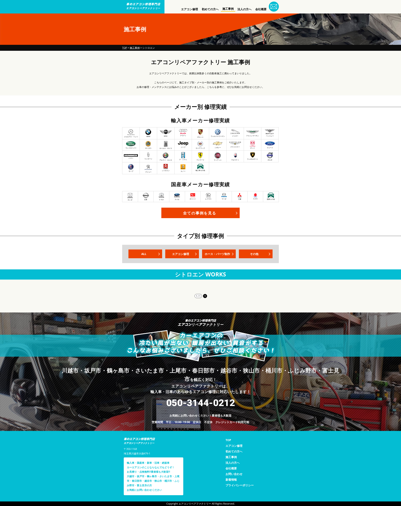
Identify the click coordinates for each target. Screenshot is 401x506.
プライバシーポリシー (240, 485)
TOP (228, 440)
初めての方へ (210, 9)
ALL (143, 254)
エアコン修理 (189, 9)
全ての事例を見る (199, 212)
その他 (254, 254)
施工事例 (228, 8)
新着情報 (231, 479)
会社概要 (261, 9)
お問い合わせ (234, 474)
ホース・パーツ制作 (217, 254)
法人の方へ (244, 9)
